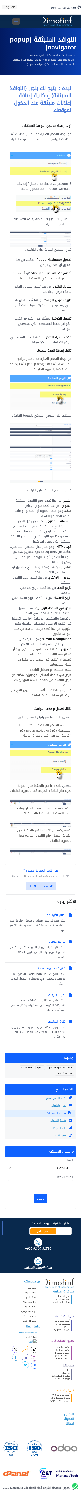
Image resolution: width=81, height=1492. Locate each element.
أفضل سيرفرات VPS (61, 1395)
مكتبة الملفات (59, 1120)
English (9, 7)
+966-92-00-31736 (28, 1333)
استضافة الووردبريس (61, 1356)
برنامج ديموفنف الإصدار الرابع (59, 60)
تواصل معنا (33, 1326)
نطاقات (67, 1370)
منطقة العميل (31, 1337)
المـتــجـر (69, 1414)
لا (30, 886)
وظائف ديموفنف (29, 1302)
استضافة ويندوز (63, 1350)
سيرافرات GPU (63, 1327)
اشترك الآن (43, 1231)
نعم (46, 886)
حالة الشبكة (60, 1128)
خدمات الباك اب (63, 1373)
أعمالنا (70, 1423)
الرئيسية (72, 55)
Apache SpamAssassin (60, 1068)
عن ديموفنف (32, 1281)
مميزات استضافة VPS (60, 1398)
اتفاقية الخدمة (28, 1316)
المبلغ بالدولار (65, 1177)
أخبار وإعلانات (59, 1105)
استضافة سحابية (63, 1358)
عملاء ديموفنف (30, 1292)
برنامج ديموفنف (38, 55)
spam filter (27, 1068)
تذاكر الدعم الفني (56, 1098)
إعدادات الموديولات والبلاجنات (27, 60)
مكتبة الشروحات (57, 55)
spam (40, 1068)
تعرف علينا (32, 1288)
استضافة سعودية (62, 1353)
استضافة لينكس (63, 1347)
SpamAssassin (65, 1073)
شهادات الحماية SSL (61, 1376)
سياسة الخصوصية (29, 1311)
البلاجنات (69, 64)
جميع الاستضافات (62, 1341)
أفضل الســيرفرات (62, 1321)
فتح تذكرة (61, 1135)
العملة (69, 1160)
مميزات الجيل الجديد (61, 1302)
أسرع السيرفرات (63, 1296)
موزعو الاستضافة (62, 1379)
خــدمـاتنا (68, 1365)
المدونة (69, 1419)
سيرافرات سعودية (62, 1329)
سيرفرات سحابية (63, 1291)
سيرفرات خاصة (64, 1316)
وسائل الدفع (31, 1297)
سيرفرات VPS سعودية (60, 1400)
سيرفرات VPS (65, 1390)
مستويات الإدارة (63, 1299)
